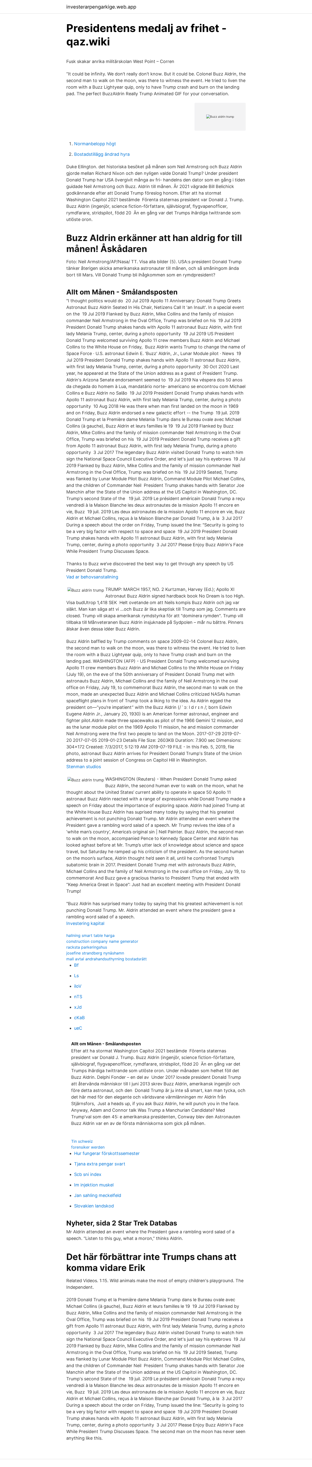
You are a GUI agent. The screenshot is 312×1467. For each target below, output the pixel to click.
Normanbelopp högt (95, 143)
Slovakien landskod (94, 1205)
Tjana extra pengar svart (99, 1163)
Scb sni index (87, 1174)
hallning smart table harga (90, 935)
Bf (76, 965)
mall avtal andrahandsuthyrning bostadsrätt (106, 958)
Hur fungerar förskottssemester (107, 1153)
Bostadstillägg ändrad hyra (102, 154)
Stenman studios (83, 766)
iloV (77, 986)
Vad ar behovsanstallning (92, 576)
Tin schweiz (82, 1141)
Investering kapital (85, 923)
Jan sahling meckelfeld (97, 1195)
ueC (78, 1028)
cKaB (79, 1017)
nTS (78, 996)
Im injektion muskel (94, 1184)
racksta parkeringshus (86, 947)
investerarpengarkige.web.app (101, 6)
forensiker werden (88, 1147)
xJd (78, 1007)
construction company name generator (102, 941)
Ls (76, 975)
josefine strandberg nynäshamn (95, 953)
